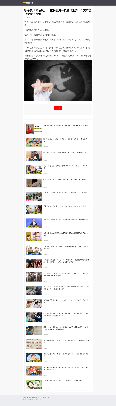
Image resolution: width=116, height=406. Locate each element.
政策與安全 (30, 399)
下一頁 (58, 108)
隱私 (37, 399)
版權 (40, 399)
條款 (34, 399)
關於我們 (25, 399)
